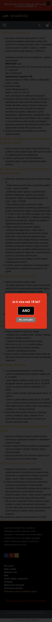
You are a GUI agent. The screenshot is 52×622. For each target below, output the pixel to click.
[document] (26, 311)
